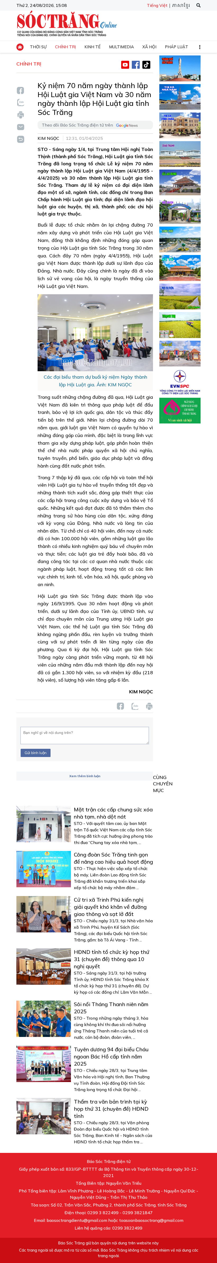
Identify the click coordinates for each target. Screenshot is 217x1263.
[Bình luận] (20, 126)
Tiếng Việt (157, 5)
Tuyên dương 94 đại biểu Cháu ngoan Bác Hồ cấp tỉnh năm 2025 (111, 1056)
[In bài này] (20, 114)
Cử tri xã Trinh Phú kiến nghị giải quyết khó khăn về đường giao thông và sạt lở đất (110, 906)
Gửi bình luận (36, 752)
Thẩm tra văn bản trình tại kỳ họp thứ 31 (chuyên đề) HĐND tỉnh (111, 1108)
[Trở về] (20, 138)
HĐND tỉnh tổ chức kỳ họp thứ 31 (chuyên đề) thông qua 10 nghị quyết (111, 959)
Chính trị (28, 64)
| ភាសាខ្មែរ (179, 5)
